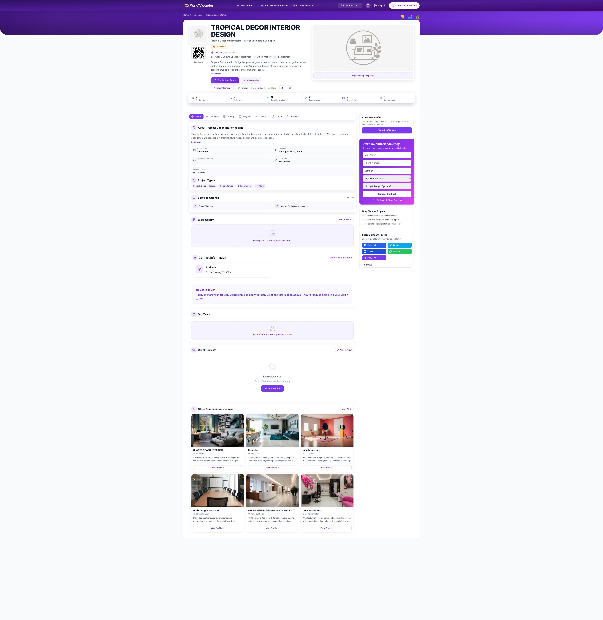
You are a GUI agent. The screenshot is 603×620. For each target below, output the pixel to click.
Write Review (346, 350)
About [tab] (199, 116)
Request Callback (387, 194)
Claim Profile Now (387, 130)
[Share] (282, 88)
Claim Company (224, 88)
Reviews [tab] (295, 116)
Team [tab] (279, 116)
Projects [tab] (247, 116)
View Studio (343, 220)
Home (186, 15)
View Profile (216, 467)
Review (244, 88)
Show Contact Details (340, 257)
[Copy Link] (290, 88)
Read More (216, 73)
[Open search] (368, 5)
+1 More (260, 186)
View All (345, 409)
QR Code (368, 265)
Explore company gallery (363, 75)
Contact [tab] (264, 116)
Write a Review (272, 388)
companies (197, 15)
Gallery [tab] (231, 116)
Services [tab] (214, 116)
